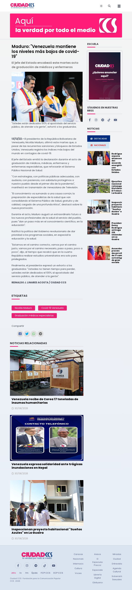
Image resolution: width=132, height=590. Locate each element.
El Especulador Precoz (99, 562)
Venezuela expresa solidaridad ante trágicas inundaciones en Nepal (47, 466)
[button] (104, 76)
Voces (78, 573)
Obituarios (97, 582)
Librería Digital (98, 576)
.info (13, 572)
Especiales (98, 569)
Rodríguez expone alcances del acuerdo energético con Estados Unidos (118, 163)
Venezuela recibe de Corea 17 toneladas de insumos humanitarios (45, 401)
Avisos (97, 554)
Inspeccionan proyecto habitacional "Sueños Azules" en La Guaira (47, 531)
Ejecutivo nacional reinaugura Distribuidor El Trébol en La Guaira (118, 187)
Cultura (78, 568)
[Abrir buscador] (109, 6)
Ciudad (117, 558)
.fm (26, 572)
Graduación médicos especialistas (34, 315)
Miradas (117, 554)
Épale (35, 572)
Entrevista (117, 563)
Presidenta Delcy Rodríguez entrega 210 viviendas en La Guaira (118, 231)
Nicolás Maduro (23, 308)
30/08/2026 (21, 408)
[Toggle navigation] (118, 6)
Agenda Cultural (117, 570)
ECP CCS (58, 572)
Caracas (78, 554)
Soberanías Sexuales (118, 578)
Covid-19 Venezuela (52, 308)
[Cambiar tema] (101, 6)
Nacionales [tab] (100, 145)
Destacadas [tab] (100, 138)
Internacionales (81, 563)
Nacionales (79, 558)
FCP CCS (45, 572)
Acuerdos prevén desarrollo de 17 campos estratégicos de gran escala (119, 255)
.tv (20, 572)
